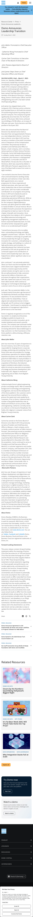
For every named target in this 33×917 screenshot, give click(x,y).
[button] (16, 876)
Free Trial (8, 791)
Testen (24, 3)
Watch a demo (9, 813)
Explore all (6, 765)
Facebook (12, 534)
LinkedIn (22, 534)
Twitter (6, 534)
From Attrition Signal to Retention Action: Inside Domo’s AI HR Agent (16, 11)
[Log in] (18, 3)
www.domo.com (18, 530)
